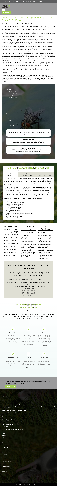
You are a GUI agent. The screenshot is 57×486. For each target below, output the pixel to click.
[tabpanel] (28, 198)
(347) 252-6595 (31, 293)
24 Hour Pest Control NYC (8, 426)
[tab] (10, 174)
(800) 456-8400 (31, 290)
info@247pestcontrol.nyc (40, 1)
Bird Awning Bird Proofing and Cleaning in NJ (12, 429)
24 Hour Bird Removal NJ (8, 428)
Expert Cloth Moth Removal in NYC (10, 431)
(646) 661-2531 (31, 295)
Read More (12, 347)
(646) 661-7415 (31, 292)
